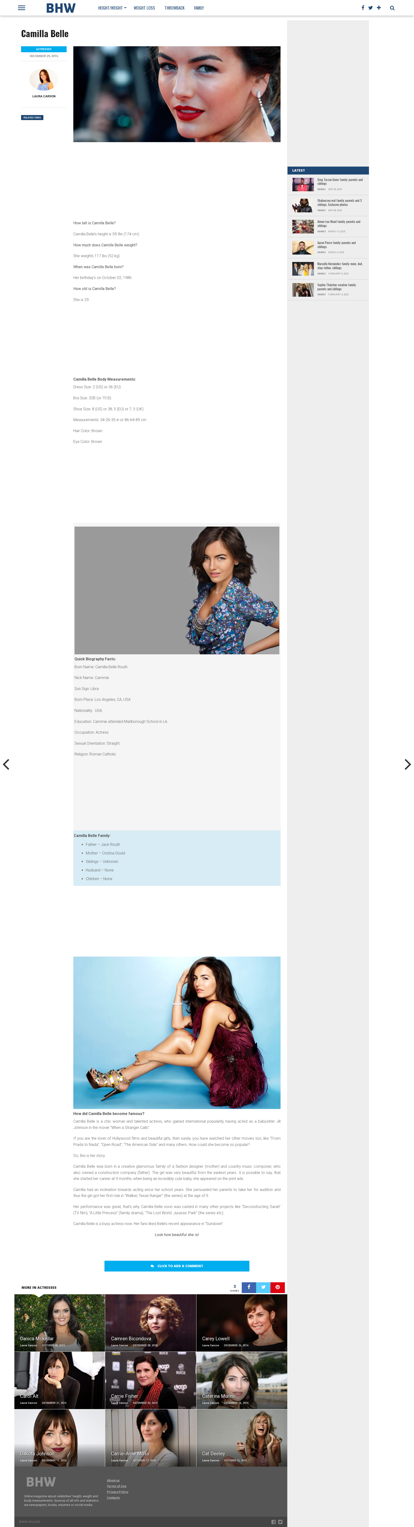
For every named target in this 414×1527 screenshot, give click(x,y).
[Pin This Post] (277, 1287)
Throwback (174, 8)
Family (199, 8)
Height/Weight (110, 8)
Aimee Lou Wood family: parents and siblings (338, 224)
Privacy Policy (117, 1492)
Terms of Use (116, 1486)
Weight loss (144, 8)
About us (113, 1480)
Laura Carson (44, 96)
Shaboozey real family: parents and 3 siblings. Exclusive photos (339, 203)
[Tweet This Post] (263, 1287)
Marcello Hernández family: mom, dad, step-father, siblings (340, 266)
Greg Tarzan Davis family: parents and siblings (340, 182)
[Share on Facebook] (249, 1287)
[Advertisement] (176, 180)
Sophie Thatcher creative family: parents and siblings (336, 287)
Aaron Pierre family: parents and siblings (336, 245)
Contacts (113, 1497)
